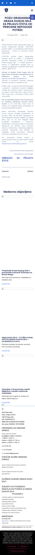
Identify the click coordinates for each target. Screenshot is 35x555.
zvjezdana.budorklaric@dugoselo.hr (14, 78)
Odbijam (23, 546)
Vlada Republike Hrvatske (9, 501)
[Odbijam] (32, 543)
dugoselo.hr (5, 521)
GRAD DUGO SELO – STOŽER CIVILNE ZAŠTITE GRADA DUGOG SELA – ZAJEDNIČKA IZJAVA (17, 339)
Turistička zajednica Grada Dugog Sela (13, 497)
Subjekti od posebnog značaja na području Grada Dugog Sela (17, 489)
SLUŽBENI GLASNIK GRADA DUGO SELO (17, 480)
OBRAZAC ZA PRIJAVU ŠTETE (17, 159)
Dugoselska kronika (7, 504)
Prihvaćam (12, 546)
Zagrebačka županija (8, 499)
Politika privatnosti (17, 551)
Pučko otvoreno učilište (8, 506)
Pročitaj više (6, 284)
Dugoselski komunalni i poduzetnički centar (14, 508)
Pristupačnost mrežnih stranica (11, 512)
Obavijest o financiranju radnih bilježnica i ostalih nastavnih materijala (16, 391)
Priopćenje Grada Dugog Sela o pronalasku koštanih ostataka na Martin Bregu (17, 272)
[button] (32, 3)
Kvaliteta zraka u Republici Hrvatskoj (12, 510)
